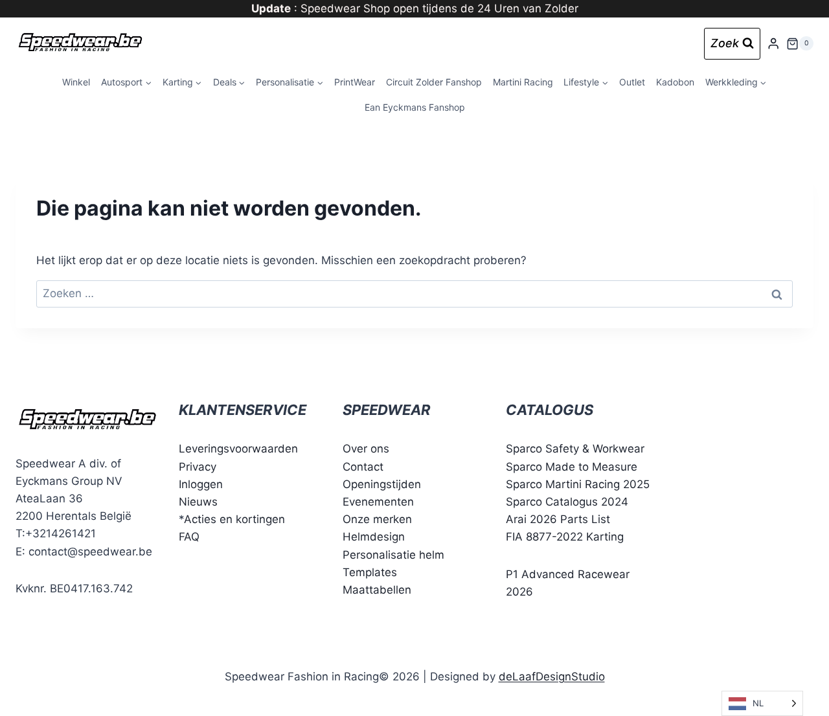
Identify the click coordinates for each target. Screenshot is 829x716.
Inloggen (201, 484)
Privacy (197, 466)
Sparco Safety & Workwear (575, 448)
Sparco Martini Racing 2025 (578, 484)
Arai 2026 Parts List (558, 519)
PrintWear (354, 81)
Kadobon (675, 81)
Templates (370, 572)
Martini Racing (523, 81)
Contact (363, 466)
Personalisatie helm (393, 554)
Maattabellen (377, 589)
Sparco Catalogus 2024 (567, 501)
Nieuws (198, 501)
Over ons (366, 448)
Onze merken (377, 519)
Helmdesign (374, 536)
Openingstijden (382, 484)
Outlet (632, 81)
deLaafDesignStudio (552, 676)
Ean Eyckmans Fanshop (415, 107)
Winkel (76, 81)
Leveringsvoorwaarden (238, 448)
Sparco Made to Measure (571, 466)
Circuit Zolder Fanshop (434, 81)
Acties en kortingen (234, 519)
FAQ (189, 536)
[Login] (773, 43)
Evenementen (378, 501)
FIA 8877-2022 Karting (565, 536)
